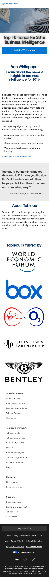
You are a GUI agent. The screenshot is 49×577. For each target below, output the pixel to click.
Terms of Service (17, 541)
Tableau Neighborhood (16, 457)
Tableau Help (12, 512)
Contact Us (11, 418)
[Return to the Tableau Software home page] (11, 2)
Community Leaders (15, 443)
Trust (9, 535)
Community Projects (15, 452)
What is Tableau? (15, 393)
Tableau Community (16, 427)
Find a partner (12, 482)
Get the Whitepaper (24, 50)
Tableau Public (13, 433)
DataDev (10, 447)
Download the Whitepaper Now (17, 157)
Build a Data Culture (15, 403)
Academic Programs (15, 462)
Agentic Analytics (14, 398)
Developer (25, 535)
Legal (7, 541)
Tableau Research (14, 413)
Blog (16, 535)
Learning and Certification (18, 507)
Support (10, 496)
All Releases (11, 516)
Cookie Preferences (34, 546)
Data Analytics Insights (16, 408)
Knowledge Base (13, 502)
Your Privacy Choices (26, 552)
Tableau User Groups (15, 438)
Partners (10, 477)
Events (9, 467)
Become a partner (14, 487)
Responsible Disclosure (15, 546)
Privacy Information (34, 541)
